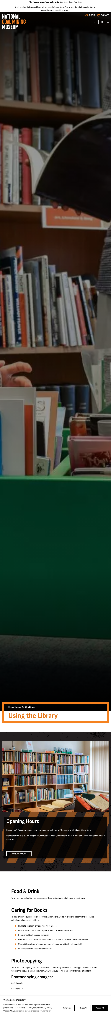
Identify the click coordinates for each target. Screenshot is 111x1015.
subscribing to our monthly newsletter (55, 10)
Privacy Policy (45, 1011)
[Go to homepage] (14, 22)
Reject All (83, 1008)
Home (10, 707)
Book (92, 15)
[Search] (95, 22)
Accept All (100, 1008)
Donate (105, 15)
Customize (67, 1008)
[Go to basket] (102, 22)
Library (17, 707)
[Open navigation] (107, 22)
